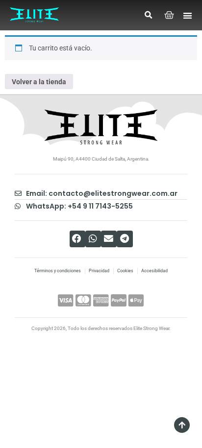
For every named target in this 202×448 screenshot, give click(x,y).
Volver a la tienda (39, 82)
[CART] (169, 15)
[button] (148, 15)
